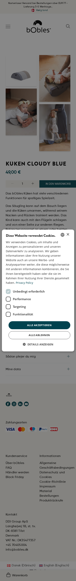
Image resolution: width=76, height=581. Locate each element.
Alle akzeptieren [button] (39, 325)
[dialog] (38, 291)
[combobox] (62, 235)
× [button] (67, 234)
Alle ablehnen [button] (39, 335)
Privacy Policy (24, 283)
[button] (38, 344)
